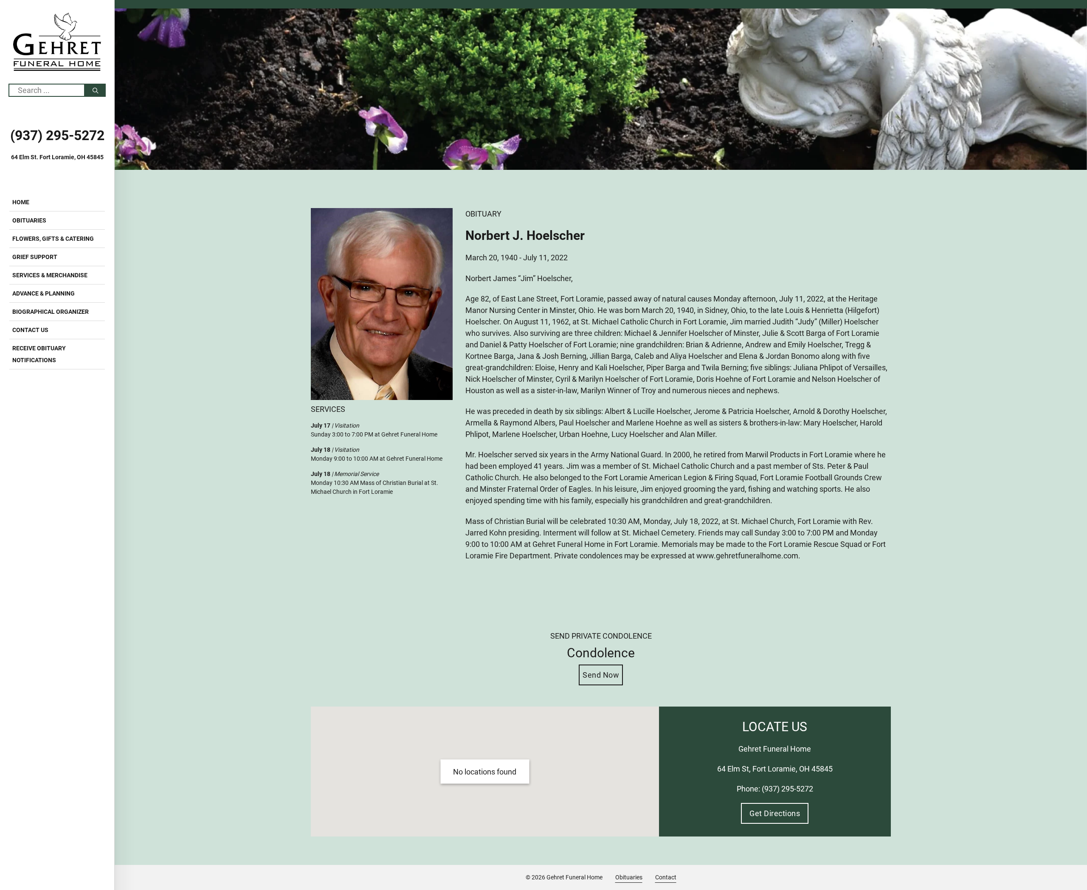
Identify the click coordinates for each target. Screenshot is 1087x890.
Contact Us (30, 330)
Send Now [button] (601, 674)
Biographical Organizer (50, 311)
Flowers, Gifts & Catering (53, 238)
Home (20, 202)
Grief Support (34, 256)
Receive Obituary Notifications (39, 354)
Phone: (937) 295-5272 (775, 788)
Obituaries (29, 220)
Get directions (774, 813)
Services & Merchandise (49, 275)
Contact (665, 877)
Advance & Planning (43, 293)
